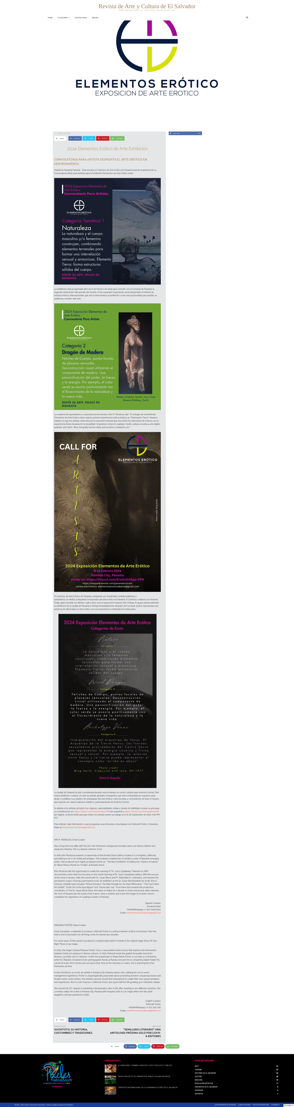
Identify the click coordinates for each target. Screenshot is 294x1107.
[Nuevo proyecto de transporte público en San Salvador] (110, 1080)
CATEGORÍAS (63, 18)
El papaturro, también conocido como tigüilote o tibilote (145, 1065)
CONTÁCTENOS (81, 18)
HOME (50, 18)
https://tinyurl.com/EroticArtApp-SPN (92, 811)
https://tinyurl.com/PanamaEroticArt (142, 811)
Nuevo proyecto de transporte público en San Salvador (144, 1076)
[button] (247, 18)
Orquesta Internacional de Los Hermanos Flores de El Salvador (147, 1087)
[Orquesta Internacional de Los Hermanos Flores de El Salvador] (110, 1091)
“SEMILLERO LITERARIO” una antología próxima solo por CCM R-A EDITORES (135, 1033)
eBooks (95, 18)
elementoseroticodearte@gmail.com (143, 913)
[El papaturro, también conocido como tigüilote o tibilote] (110, 1069)
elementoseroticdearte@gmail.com (78, 827)
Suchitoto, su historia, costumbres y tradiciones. (73, 1031)
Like (199, 133)
